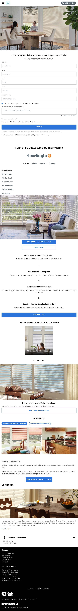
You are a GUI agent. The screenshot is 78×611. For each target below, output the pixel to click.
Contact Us (39, 315)
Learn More (39, 247)
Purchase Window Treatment (13, 122)
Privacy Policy (31, 135)
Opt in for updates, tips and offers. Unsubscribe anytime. (21, 103)
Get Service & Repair (34, 122)
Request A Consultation (39, 242)
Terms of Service (41, 135)
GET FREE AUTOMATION (39, 410)
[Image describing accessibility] (7, 593)
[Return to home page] (12, 3)
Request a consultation (39, 479)
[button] (3, 3)
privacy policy (58, 132)
